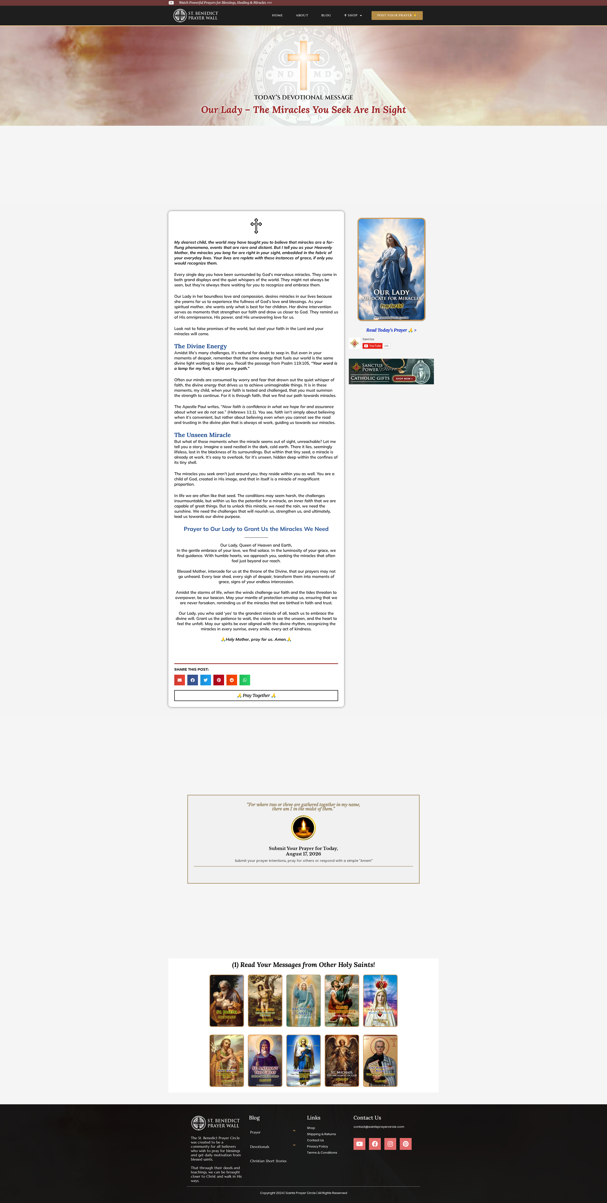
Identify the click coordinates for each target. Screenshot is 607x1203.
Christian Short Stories (268, 1161)
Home (277, 15)
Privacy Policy (317, 1146)
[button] (179, 680)
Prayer (255, 1132)
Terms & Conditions (322, 1152)
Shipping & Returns (321, 1134)
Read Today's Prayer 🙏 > (391, 330)
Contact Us (315, 1140)
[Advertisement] (303, 161)
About (302, 15)
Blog (326, 15)
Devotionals (259, 1146)
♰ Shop (351, 15)
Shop (311, 1128)
